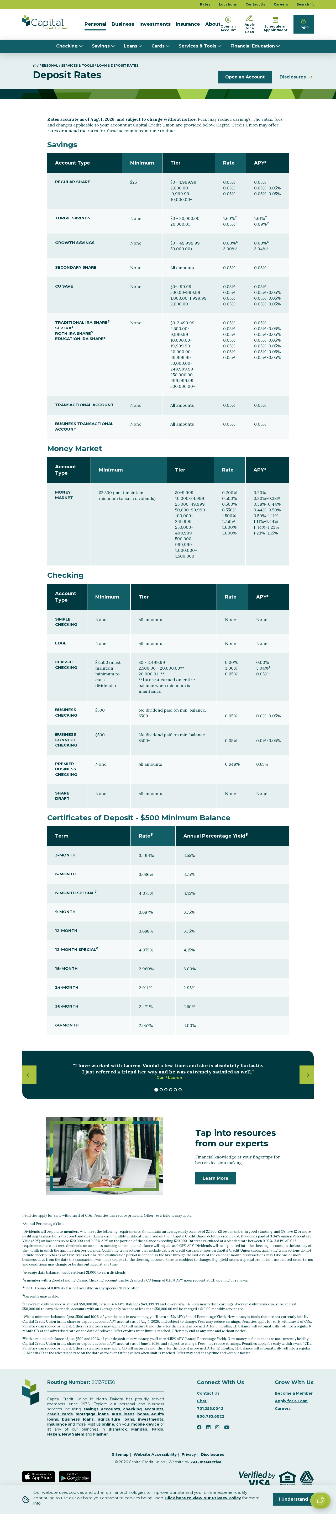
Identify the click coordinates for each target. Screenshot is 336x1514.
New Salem (73, 1434)
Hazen (53, 1434)
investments (150, 1419)
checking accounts (143, 1409)
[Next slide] (307, 1074)
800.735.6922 (210, 1416)
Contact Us (255, 4)
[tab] (156, 1090)
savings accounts (101, 1409)
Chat (202, 1401)
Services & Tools (197, 46)
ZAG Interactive (206, 1462)
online (108, 1424)
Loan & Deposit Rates (117, 65)
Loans (130, 46)
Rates (205, 4)
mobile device (145, 1424)
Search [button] (303, 4)
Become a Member (294, 1393)
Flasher (100, 1434)
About (212, 24)
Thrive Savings (72, 217)
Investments (155, 24)
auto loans (123, 1414)
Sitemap (120, 1454)
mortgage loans (92, 1414)
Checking (67, 46)
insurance (57, 1424)
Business (123, 24)
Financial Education (252, 46)
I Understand (293, 1499)
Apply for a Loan (291, 1401)
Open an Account (245, 77)
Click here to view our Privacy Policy (203, 1497)
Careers (281, 4)
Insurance (188, 24)
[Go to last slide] (29, 1074)
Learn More (215, 1178)
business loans (78, 1419)
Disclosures (293, 77)
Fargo (157, 1429)
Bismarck (117, 1429)
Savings (101, 46)
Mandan (139, 1429)
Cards (158, 46)
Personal (95, 24)
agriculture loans (116, 1419)
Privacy (189, 1454)
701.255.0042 (210, 1408)
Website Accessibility (155, 1454)
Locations (228, 4)
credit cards (60, 1414)
